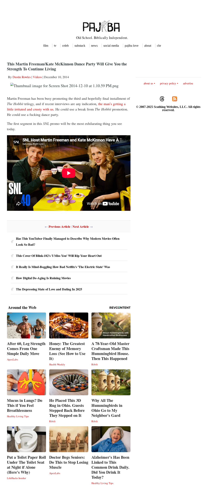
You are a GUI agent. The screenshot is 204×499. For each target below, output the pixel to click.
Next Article (81, 226)
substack (80, 45)
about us (148, 83)
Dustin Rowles (22, 77)
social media (111, 45)
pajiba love (131, 45)
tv (55, 45)
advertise (188, 83)
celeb (65, 45)
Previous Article (59, 226)
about (147, 45)
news (94, 45)
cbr (159, 45)
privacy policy (168, 83)
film (45, 45)
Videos (37, 77)
